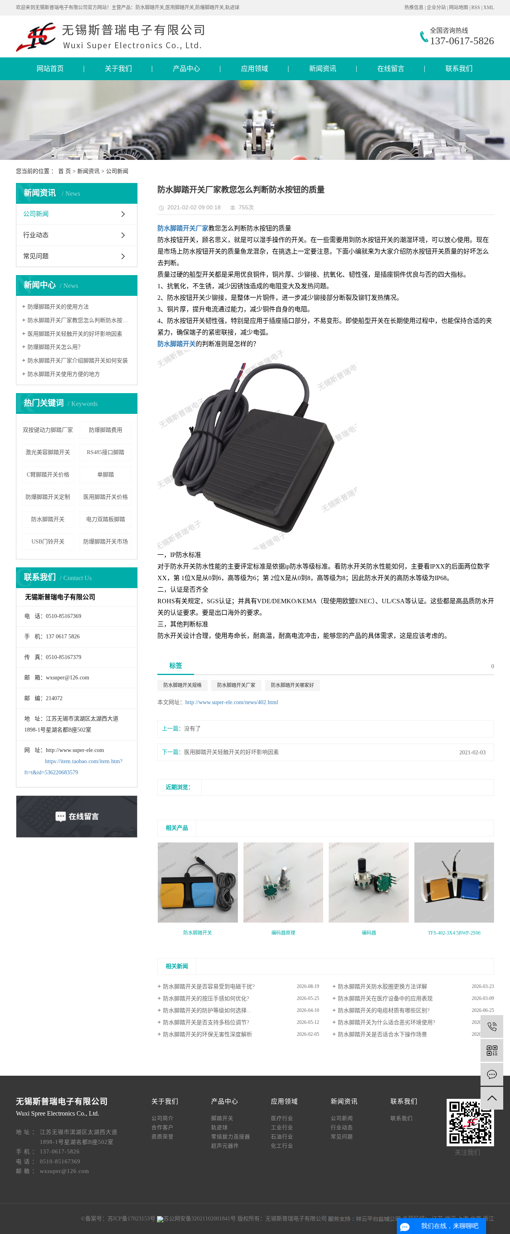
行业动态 (36, 235)
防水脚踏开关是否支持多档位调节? (206, 1022)
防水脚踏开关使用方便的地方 (63, 374)
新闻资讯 (322, 69)
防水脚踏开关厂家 (236, 685)
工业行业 (282, 1127)
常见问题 (36, 256)
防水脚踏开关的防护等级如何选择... (207, 1011)
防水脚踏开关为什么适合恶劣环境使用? (386, 1022)
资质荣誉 (162, 1137)
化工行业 (282, 1146)
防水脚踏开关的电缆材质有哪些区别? (384, 1011)
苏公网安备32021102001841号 (199, 1219)
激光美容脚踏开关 (48, 452)
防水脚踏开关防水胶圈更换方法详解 (382, 987)
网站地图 (458, 7)
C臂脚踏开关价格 (48, 475)
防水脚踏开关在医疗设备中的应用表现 (385, 999)
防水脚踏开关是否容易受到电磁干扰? (209, 987)
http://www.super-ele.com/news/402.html (231, 702)
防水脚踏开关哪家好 (292, 685)
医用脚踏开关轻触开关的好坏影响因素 (74, 334)
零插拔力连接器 (230, 1137)
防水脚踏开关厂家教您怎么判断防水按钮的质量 (79, 320)
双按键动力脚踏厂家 (48, 430)
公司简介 (162, 1118)
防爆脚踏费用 (105, 430)
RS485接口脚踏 (105, 452)
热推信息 (414, 7)
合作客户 (162, 1127)
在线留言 (390, 69)
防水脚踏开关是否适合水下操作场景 (382, 1034)
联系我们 (459, 69)
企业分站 (436, 7)
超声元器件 (225, 1146)
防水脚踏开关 (48, 519)
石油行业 (282, 1137)
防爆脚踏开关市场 (105, 542)
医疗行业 (282, 1118)
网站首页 (50, 69)
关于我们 (118, 69)
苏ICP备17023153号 (131, 1219)
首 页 (64, 171)
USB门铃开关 (48, 542)
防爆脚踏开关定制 (48, 497)
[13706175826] (492, 1026)
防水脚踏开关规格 (182, 685)
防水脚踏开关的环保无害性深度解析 (207, 1034)
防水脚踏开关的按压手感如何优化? (206, 999)
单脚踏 (105, 475)
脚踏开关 (222, 1118)
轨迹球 (219, 1127)
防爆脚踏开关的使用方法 (58, 307)
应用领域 (254, 69)
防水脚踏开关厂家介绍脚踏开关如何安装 (77, 361)
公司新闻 (117, 171)
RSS (475, 7)
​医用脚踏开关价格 (105, 497)
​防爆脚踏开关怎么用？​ (55, 347)
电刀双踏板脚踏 (105, 519)
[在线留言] (492, 1074)
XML (488, 7)
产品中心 (186, 69)
